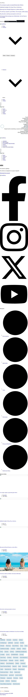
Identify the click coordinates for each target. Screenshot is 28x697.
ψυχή (19, 666)
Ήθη (27, 123)
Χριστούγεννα (8, 669)
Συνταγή (21, 654)
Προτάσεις (14, 681)
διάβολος (2, 663)
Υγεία (26, 645)
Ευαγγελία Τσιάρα (24, 131)
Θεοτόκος (16, 678)
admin (5, 495)
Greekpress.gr (25, 118)
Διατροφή (11, 660)
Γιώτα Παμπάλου (24, 120)
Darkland (26, 130)
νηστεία (16, 660)
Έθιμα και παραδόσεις (23, 121)
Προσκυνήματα (4, 660)
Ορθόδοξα (3, 639)
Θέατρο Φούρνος (24, 133)
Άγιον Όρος (3, 657)
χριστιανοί (11, 675)
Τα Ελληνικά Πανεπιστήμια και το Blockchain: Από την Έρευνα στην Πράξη (12, 631)
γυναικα (2, 681)
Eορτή (26, 117)
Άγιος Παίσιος (15, 645)
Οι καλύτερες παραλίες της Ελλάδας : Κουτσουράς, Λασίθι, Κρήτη (14, 11)
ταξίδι (2, 669)
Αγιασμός (26, 119)
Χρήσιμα (19, 648)
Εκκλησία (9, 639)
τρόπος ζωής (17, 672)
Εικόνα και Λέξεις (4, 672)
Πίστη (11, 672)
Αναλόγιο (13, 648)
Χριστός (6, 651)
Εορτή (21, 678)
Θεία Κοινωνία (16, 683)
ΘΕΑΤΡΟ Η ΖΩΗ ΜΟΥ (23, 132)
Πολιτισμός (15, 657)
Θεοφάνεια (25, 124)
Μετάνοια (25, 666)
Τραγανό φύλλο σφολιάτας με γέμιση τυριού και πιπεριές (16, 128)
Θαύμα (24, 648)
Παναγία (2, 645)
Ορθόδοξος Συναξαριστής (21, 651)
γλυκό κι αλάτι (18, 675)
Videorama (3, 678)
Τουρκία (14, 669)
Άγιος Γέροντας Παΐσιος (6, 666)
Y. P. (5, 523)
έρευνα (7, 654)
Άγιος (21, 645)
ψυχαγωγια (9, 678)
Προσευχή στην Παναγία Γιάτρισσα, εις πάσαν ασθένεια (11, 9)
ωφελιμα (16, 642)
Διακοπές (14, 666)
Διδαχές (20, 639)
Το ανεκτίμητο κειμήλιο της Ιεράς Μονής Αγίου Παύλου (11, 5)
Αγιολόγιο (15, 639)
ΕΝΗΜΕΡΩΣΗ (14, 654)
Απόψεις (12, 651)
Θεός (2, 651)
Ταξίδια (17, 663)
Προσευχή (8, 645)
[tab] (4, 55)
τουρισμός (23, 663)
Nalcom (2, 691)
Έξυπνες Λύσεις (4, 675)
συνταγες (9, 657)
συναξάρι (2, 654)
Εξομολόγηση (21, 669)
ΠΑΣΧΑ (8, 681)
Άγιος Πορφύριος (10, 663)
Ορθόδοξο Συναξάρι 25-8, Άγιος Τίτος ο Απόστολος (10, 7)
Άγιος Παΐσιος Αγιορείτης (6, 683)
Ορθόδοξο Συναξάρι (5, 648)
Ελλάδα (22, 642)
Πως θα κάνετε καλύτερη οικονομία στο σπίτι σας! (10, 13)
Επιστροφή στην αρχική (5, 173)
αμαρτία (22, 660)
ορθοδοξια (10, 642)
